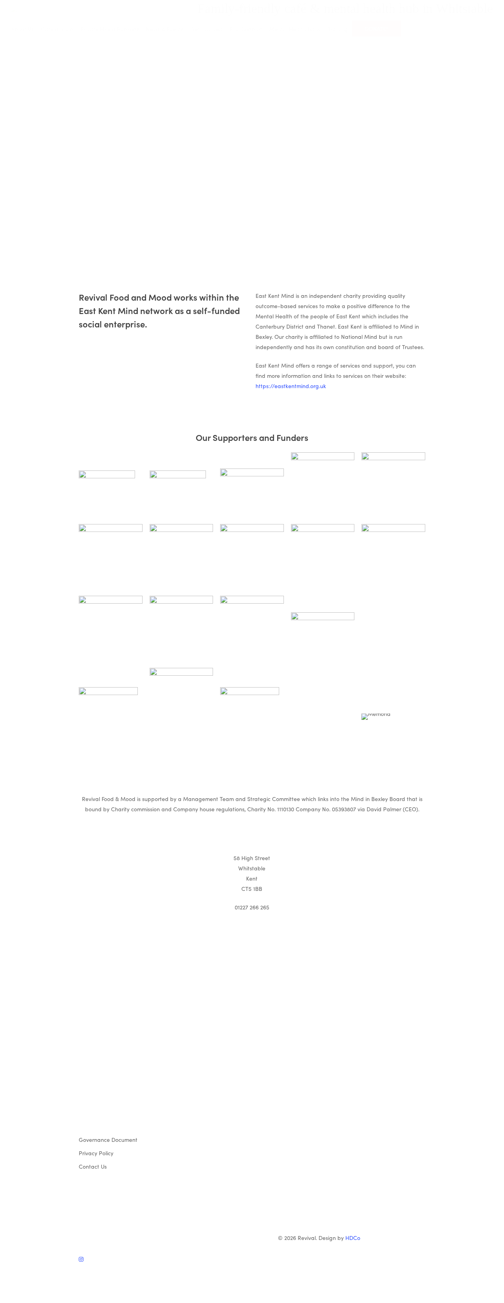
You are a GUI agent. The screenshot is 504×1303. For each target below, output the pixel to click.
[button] (252, 1298)
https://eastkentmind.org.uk (291, 386)
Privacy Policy (96, 1153)
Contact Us (93, 1166)
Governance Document (108, 1139)
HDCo (352, 1238)
